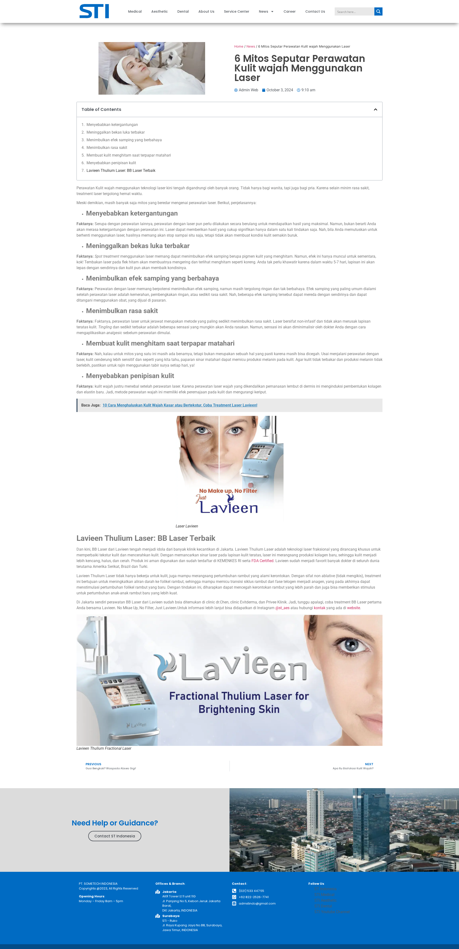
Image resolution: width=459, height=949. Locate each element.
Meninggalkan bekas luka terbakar (116, 132)
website (353, 608)
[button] (375, 109)
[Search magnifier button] (378, 11)
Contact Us (315, 11)
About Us (206, 11)
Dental (183, 11)
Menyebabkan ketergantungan (112, 124)
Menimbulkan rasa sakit (107, 147)
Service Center (236, 11)
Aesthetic (159, 11)
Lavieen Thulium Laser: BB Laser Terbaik (121, 170)
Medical (135, 11)
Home (238, 46)
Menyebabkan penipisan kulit (112, 163)
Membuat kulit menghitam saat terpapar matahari (129, 155)
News (263, 11)
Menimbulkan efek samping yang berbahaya (124, 140)
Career (290, 11)
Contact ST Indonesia (114, 836)
